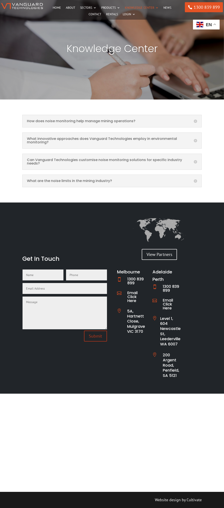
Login (127, 14)
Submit (95, 336)
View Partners (159, 254)
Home (57, 8)
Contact (95, 14)
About (70, 8)
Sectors (86, 8)
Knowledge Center (139, 8)
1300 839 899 (207, 7)
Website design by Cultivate (178, 499)
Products (108, 8)
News (167, 8)
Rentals (112, 14)
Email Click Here (132, 296)
